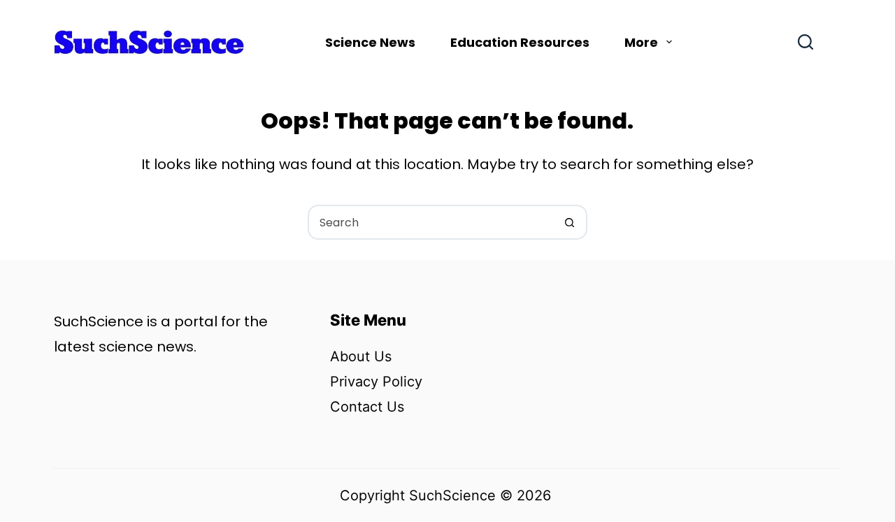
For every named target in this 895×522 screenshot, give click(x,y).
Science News (370, 42)
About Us (361, 356)
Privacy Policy (376, 381)
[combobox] (431, 222)
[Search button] (570, 222)
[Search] (805, 42)
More (641, 42)
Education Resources (519, 42)
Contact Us (367, 406)
